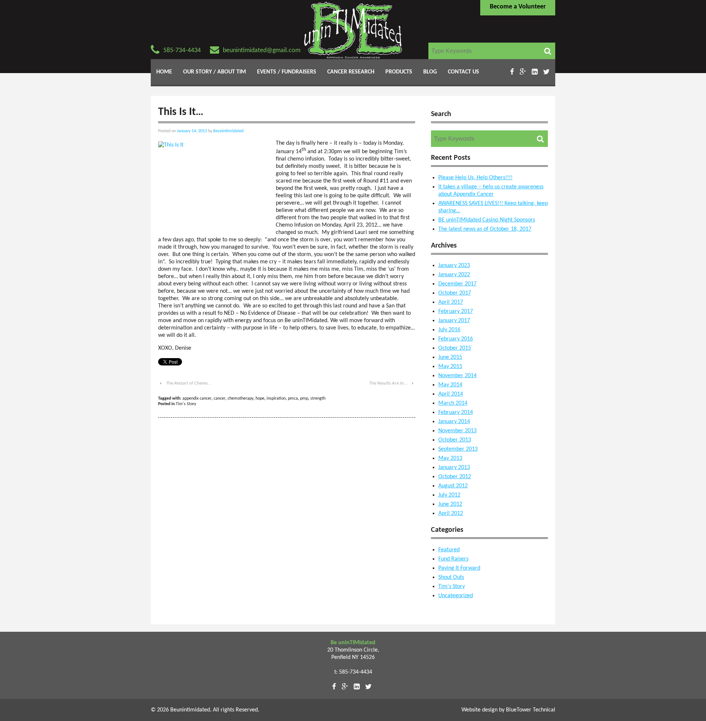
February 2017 (455, 311)
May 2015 (450, 366)
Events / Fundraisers (286, 72)
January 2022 (454, 275)
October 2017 (454, 293)
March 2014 (452, 403)
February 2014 (455, 412)
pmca (293, 398)
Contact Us (463, 72)
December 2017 (457, 284)
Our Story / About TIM (214, 72)
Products (398, 72)
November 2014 (457, 376)
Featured (449, 550)
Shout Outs (451, 577)
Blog (430, 72)
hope (260, 398)
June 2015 (450, 357)
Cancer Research (350, 72)
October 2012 (454, 477)
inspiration (276, 398)
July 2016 (449, 330)
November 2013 (457, 431)
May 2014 (450, 385)
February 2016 (455, 339)
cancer (219, 398)
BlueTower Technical (530, 710)
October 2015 (454, 348)
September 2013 (458, 449)
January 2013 (454, 468)
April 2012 (450, 513)
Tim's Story (186, 404)
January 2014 (454, 422)
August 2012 (453, 486)
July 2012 (449, 495)
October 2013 (454, 440)
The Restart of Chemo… (188, 383)
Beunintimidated (228, 131)
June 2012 (450, 504)
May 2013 (450, 458)
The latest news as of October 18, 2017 (484, 229)
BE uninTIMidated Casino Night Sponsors (486, 220)
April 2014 (450, 394)
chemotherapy (240, 398)
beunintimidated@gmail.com (261, 50)
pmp (304, 398)
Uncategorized (455, 596)
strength (317, 398)
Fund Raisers (453, 559)
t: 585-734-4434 (353, 672)
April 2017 (450, 302)
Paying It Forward (459, 568)
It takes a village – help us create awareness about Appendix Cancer (490, 190)
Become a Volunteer (518, 6)
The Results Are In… (388, 383)
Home (164, 72)
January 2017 (454, 321)
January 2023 (454, 265)
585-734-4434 (182, 50)
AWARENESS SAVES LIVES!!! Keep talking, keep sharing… (493, 207)
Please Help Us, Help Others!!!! (475, 178)
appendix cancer (196, 398)
